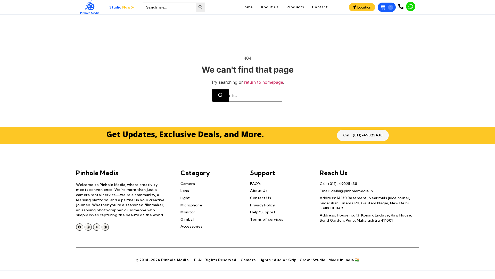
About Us (270, 7)
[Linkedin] (105, 227)
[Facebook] (79, 227)
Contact (320, 7)
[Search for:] (247, 95)
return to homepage (263, 82)
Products (295, 7)
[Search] (220, 95)
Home (247, 7)
